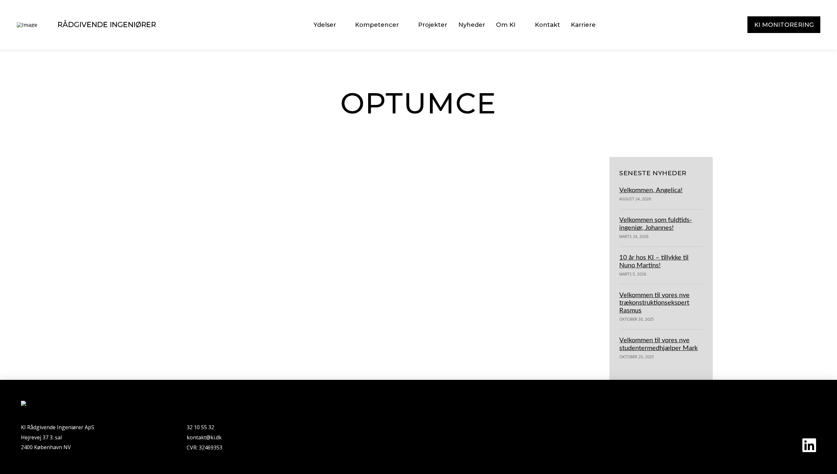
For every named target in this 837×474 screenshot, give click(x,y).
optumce (142, 307)
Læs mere (146, 292)
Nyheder (192, 212)
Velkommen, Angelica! (650, 190)
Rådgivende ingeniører (107, 24)
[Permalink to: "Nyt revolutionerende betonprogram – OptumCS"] (196, 162)
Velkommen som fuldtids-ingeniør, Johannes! (655, 224)
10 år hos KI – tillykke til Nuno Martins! (654, 261)
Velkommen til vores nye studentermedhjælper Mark (658, 344)
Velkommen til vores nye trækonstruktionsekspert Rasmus (654, 303)
